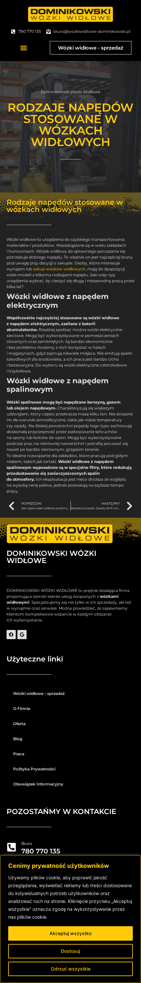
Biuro (26, 843)
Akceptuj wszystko (70, 933)
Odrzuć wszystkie (71, 969)
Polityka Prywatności (34, 768)
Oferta (19, 723)
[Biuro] (11, 847)
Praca (18, 753)
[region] (70, 919)
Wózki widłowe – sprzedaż (39, 693)
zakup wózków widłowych (59, 268)
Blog (17, 738)
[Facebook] (11, 634)
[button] (23, 47)
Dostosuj (70, 951)
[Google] (22, 634)
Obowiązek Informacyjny (38, 784)
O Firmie (21, 708)
